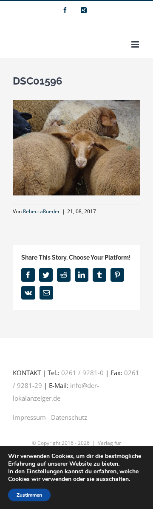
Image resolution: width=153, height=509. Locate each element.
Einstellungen (44, 471)
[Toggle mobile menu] (135, 44)
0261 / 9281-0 (82, 372)
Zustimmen (29, 495)
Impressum (29, 417)
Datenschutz (69, 417)
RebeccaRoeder (41, 211)
